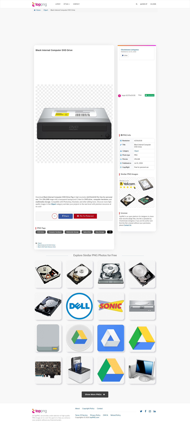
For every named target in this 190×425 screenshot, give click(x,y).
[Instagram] (150, 411)
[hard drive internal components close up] (48, 306)
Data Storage (100, 232)
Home (38, 10)
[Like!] (54, 216)
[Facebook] (145, 411)
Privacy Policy (95, 415)
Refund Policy (116, 415)
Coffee (125, 55)
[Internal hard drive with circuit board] (127, 200)
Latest (57, 4)
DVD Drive (40, 232)
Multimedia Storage (72, 232)
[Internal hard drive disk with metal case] (145, 184)
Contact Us (127, 225)
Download (150, 95)
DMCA (105, 415)
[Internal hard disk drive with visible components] (145, 200)
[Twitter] (141, 411)
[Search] (136, 4)
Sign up (144, 4)
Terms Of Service (81, 415)
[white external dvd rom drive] (142, 306)
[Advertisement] (95, 29)
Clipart (45, 10)
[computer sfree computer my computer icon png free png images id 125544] (142, 370)
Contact (76, 4)
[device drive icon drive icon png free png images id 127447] (48, 338)
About (77, 408)
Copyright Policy (88, 408)
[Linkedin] (155, 411)
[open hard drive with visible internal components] (48, 274)
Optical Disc (87, 232)
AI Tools (66, 4)
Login (154, 4)
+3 (110, 232)
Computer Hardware (55, 232)
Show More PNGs (93, 394)
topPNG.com (94, 417)
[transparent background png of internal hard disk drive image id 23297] (79, 274)
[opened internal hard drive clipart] (110, 274)
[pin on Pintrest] (58, 263)
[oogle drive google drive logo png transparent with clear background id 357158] (110, 370)
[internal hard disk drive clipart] (142, 274)
